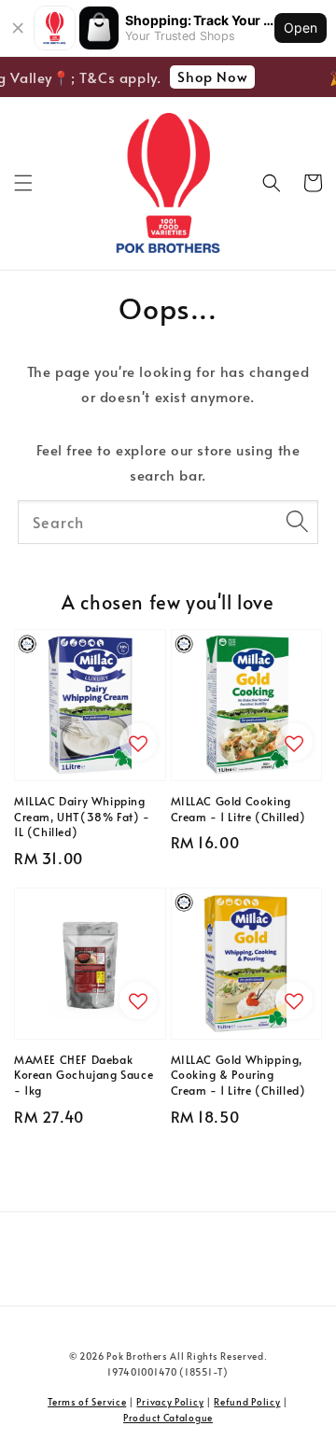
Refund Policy (247, 1401)
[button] (23, 182)
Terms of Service (87, 1401)
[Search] (296, 521)
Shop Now (210, 76)
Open (300, 27)
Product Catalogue (168, 1417)
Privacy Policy (169, 1401)
